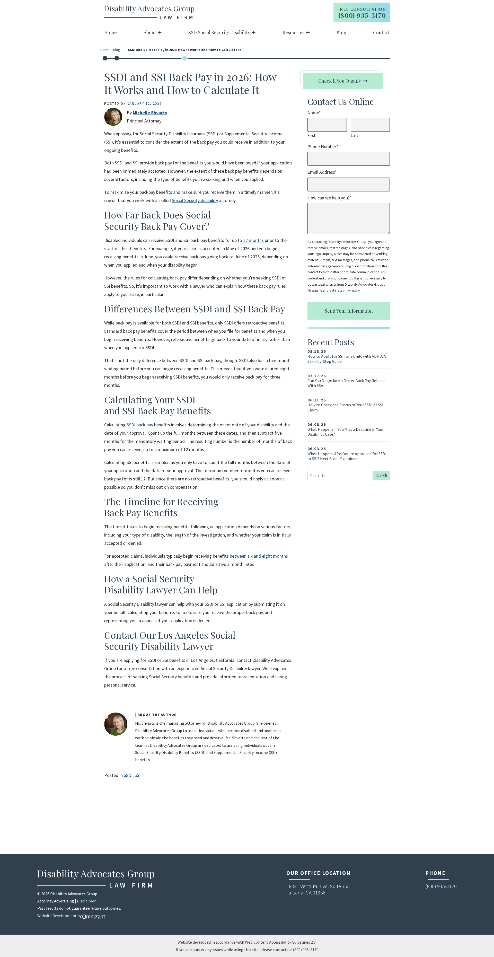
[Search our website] (340, 475)
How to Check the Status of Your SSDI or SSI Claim (345, 405)
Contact (381, 32)
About (150, 32)
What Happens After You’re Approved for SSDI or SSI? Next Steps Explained (346, 453)
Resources (293, 32)
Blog (341, 32)
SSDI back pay (140, 425)
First (311, 135)
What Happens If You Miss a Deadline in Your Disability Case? (345, 429)
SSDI (128, 775)
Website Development (57, 915)
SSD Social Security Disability (219, 32)
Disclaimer (86, 900)
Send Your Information (349, 311)
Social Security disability (195, 200)
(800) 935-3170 (306, 949)
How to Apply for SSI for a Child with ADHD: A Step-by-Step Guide (346, 356)
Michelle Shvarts (150, 113)
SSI (137, 775)
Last (354, 135)
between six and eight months (259, 556)
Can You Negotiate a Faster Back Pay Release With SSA (346, 380)
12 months (253, 240)
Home (110, 32)
